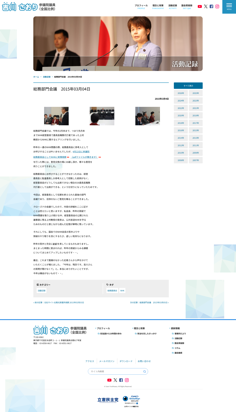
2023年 (196, 100)
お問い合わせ (144, 361)
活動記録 (172, 7)
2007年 (196, 160)
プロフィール (141, 7)
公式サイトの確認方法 (131, 406)
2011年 (196, 145)
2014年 (181, 137)
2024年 (181, 100)
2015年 (196, 130)
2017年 (196, 122)
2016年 (181, 130)
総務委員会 (112, 290)
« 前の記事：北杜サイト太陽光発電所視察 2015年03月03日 (58, 302)
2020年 (181, 115)
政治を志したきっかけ (147, 333)
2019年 (196, 115)
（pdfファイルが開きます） (84, 157)
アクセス (89, 361)
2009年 (196, 152)
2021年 (196, 108)
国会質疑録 (186, 7)
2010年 (181, 152)
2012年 (181, 145)
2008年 (181, 160)
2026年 (181, 93)
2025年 (196, 93)
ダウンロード (126, 361)
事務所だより (180, 333)
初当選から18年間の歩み (111, 333)
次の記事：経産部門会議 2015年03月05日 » (149, 302)
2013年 (196, 137)
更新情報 (175, 328)
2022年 (181, 108)
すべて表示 (188, 85)
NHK (122, 290)
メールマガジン (106, 361)
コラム (177, 347)
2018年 (181, 122)
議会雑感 (178, 352)
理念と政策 (158, 7)
